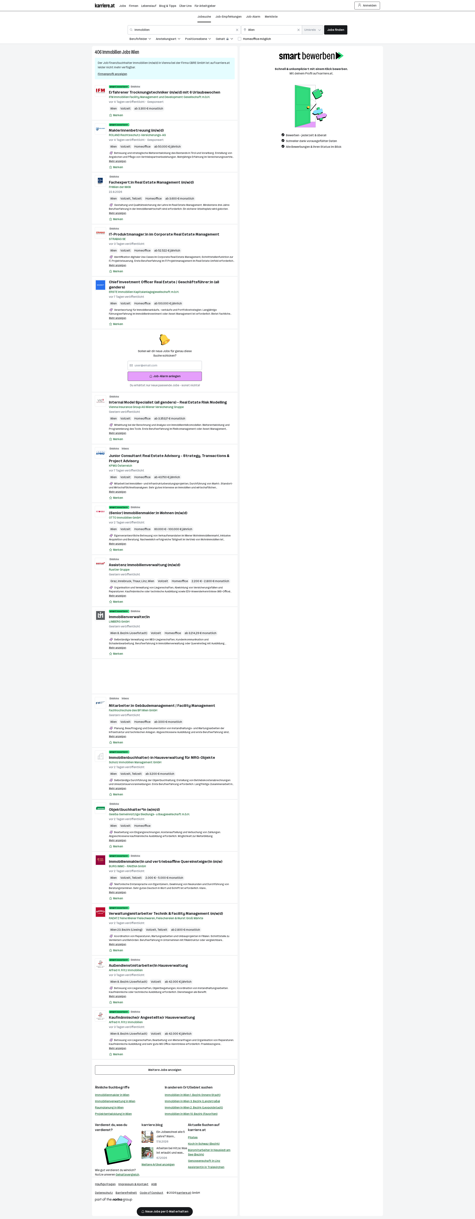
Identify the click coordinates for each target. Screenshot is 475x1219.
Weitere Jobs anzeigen (164, 1070)
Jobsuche (204, 16)
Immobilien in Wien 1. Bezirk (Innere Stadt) (192, 1095)
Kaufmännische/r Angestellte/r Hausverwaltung (152, 1017)
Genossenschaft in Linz (204, 1161)
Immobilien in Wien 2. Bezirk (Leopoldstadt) (194, 1107)
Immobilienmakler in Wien (112, 1095)
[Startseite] (107, 5)
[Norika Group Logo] (113, 1200)
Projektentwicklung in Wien (113, 1114)
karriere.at (197, 1130)
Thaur (136, 581)
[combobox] (184, 30)
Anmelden (369, 5)
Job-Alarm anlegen (167, 376)
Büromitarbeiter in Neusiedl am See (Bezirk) (209, 1152)
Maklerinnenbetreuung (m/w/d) (136, 130)
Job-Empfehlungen (228, 16)
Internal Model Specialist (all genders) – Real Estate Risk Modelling (168, 402)
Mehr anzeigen (117, 161)
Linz (144, 581)
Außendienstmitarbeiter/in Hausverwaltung (148, 965)
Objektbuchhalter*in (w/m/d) (134, 809)
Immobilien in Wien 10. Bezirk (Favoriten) (191, 1114)
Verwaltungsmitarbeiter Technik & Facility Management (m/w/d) (166, 913)
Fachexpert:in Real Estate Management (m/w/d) (151, 182)
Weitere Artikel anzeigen (158, 1164)
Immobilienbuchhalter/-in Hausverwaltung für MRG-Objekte (162, 757)
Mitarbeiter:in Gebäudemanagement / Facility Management (162, 705)
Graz (114, 581)
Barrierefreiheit (126, 1192)
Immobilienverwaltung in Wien (115, 1101)
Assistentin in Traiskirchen (206, 1167)
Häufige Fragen (105, 1184)
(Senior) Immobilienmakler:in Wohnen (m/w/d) (148, 513)
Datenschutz (104, 1192)
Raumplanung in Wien (109, 1107)
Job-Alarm (253, 16)
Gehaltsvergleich (127, 1174)
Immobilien (111, 52)
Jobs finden (335, 30)
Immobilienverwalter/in (129, 617)
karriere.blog (152, 1125)
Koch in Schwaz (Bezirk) (204, 1143)
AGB (154, 1184)
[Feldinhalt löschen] (237, 30)
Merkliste (271, 16)
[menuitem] (143, 39)
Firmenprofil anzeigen (112, 74)
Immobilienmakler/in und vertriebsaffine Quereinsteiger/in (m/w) (165, 861)
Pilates (193, 1137)
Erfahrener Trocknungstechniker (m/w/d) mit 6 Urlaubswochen (164, 92)
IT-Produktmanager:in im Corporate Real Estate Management (164, 234)
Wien (135, 52)
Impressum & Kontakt (133, 1184)
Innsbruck (125, 581)
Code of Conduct (151, 1192)
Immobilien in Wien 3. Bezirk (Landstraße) (192, 1101)
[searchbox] (165, 365)
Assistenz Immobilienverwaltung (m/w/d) (144, 565)
